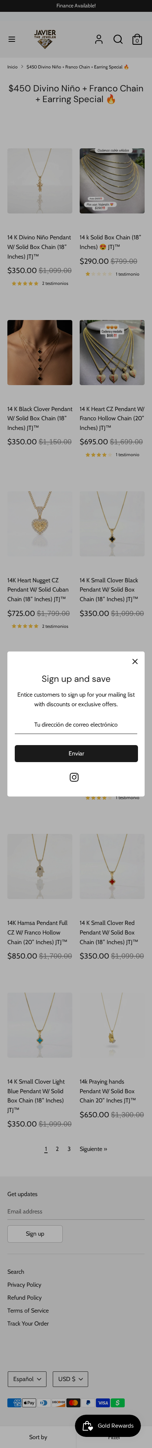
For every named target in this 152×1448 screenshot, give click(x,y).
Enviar (76, 753)
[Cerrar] (135, 661)
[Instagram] (74, 777)
